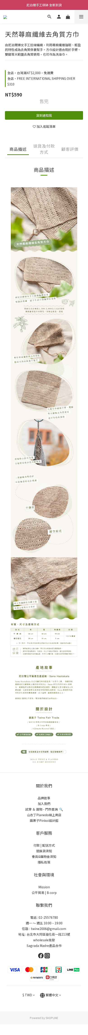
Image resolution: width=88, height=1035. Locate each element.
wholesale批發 (44, 940)
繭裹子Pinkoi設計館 (44, 820)
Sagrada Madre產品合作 (44, 945)
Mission (44, 887)
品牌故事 (44, 798)
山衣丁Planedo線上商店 (44, 815)
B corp (52, 892)
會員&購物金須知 (44, 856)
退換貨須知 (44, 851)
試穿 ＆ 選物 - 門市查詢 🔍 (44, 809)
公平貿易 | (39, 892)
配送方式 (48, 845)
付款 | (37, 845)
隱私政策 (44, 862)
